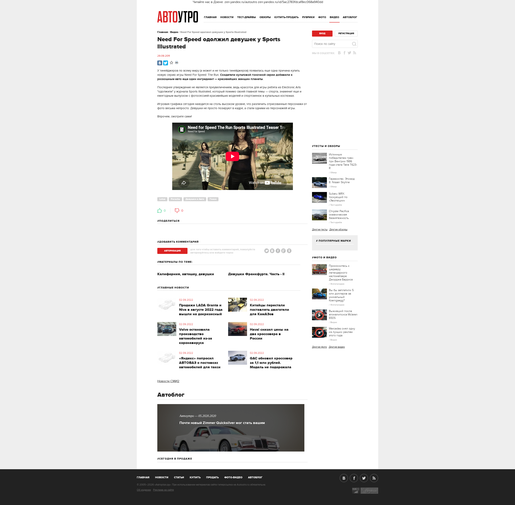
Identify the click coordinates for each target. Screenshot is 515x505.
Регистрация (346, 33)
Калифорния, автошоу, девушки (185, 274)
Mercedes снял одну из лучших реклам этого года (342, 332)
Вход (322, 33)
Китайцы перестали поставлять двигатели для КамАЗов (269, 309)
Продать (212, 477)
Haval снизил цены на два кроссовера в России (269, 334)
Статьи (179, 477)
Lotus (162, 199)
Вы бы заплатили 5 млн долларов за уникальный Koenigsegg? (341, 295)
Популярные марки (335, 240)
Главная (210, 17)
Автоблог (350, 17)
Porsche (175, 199)
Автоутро (145, 476)
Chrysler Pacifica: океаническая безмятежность (339, 214)
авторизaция (172, 250)
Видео (334, 17)
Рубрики (308, 17)
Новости (227, 17)
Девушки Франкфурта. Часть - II (256, 274)
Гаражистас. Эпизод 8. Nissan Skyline (342, 180)
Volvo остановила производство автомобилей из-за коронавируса (195, 336)
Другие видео (337, 347)
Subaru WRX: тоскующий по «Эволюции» (338, 197)
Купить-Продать (286, 17)
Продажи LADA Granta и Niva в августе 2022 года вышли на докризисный (200, 309)
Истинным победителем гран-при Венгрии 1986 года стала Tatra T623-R (343, 161)
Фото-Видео (233, 477)
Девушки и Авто (194, 199)
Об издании (144, 490)
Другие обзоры (338, 229)
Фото (322, 17)
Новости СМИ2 (168, 381)
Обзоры (265, 17)
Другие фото (319, 347)
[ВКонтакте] (159, 63)
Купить (195, 477)
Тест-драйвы (246, 17)
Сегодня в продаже (175, 458)
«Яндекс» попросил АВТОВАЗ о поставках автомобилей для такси (199, 363)
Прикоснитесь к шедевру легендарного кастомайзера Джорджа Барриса (341, 272)
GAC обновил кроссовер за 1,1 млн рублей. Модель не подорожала (271, 363)
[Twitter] (165, 63)
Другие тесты (320, 229)
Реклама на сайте (163, 490)
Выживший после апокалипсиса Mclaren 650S (343, 314)
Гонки (213, 199)
